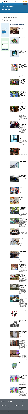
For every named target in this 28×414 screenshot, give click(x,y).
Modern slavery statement (10, 405)
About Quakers (3, 402)
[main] (14, 16)
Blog (15, 401)
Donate (25, 1)
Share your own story (14, 24)
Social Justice (4, 32)
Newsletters (23, 402)
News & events (10, 401)
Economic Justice (4, 35)
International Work (4, 28)
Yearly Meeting (17, 405)
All (2, 27)
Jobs (8, 407)
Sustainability (4, 30)
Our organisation (3, 405)
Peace (3, 33)
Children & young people (10, 403)
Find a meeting (3, 401)
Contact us (22, 401)
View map (21, 24)
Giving (15, 402)
